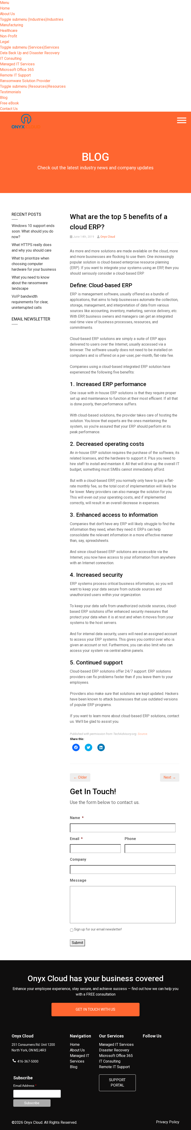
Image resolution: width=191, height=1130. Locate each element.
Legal (4, 42)
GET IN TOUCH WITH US (95, 1009)
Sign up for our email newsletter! (98, 929)
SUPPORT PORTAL (117, 1082)
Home (5, 8)
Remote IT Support (15, 75)
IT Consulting (10, 58)
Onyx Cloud (107, 236)
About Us (7, 14)
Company (78, 859)
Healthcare (8, 30)
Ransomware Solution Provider (25, 81)
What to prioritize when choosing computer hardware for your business (34, 264)
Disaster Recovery (114, 1050)
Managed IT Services (17, 64)
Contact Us (9, 109)
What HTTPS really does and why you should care (31, 248)
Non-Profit (8, 36)
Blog (3, 97)
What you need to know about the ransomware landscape (30, 283)
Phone (130, 839)
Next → (170, 777)
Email (76, 839)
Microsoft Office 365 (17, 69)
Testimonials (10, 92)
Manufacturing (11, 25)
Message (78, 880)
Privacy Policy (167, 1122)
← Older (80, 777)
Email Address (24, 1085)
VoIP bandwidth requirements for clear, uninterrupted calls (30, 302)
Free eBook (9, 103)
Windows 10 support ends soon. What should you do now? (33, 231)
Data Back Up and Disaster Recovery (30, 53)
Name (77, 818)
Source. (143, 734)
